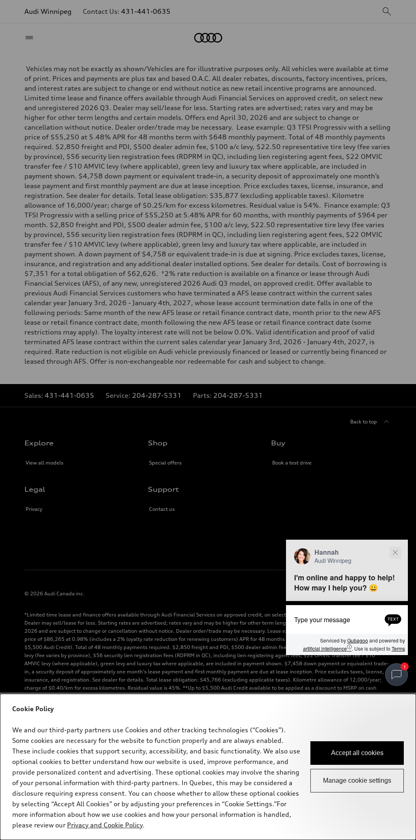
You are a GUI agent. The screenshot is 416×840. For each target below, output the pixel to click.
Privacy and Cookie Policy (105, 825)
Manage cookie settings (357, 780)
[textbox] (347, 619)
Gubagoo (357, 640)
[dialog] (208, 767)
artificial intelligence (327, 648)
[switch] (396, 674)
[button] (347, 597)
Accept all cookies (357, 752)
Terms (398, 648)
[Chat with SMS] (393, 619)
